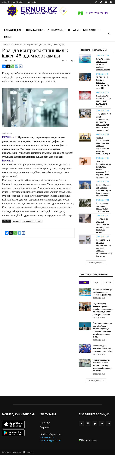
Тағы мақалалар (95, 262)
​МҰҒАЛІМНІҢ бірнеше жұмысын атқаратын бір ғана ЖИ (102, 82)
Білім (7, 37)
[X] (8, 66)
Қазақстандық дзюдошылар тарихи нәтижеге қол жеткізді (102, 348)
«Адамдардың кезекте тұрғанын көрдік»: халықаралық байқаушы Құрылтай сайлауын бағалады (103, 309)
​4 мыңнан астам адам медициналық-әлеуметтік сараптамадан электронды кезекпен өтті (103, 122)
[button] (109, 33)
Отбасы (73, 30)
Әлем (11, 44)
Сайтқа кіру (32, 2)
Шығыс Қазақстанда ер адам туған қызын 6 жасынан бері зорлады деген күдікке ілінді (103, 169)
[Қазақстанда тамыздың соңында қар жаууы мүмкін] (85, 203)
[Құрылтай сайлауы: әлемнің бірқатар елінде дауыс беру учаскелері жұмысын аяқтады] (85, 363)
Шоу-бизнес (34, 30)
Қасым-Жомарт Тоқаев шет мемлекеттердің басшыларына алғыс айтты (103, 190)
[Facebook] (91, 2)
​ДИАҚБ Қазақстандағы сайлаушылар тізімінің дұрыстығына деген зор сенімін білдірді (103, 145)
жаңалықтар (28, 221)
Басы (4, 44)
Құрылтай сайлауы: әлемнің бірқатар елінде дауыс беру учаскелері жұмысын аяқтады (102, 365)
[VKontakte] (105, 2)
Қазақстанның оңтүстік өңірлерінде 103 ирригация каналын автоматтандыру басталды (104, 248)
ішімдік (16, 221)
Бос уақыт (90, 30)
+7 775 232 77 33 (96, 13)
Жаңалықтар (12, 30)
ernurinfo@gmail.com (50, 440)
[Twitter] (101, 2)
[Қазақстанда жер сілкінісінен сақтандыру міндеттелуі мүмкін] (85, 95)
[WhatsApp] (12, 66)
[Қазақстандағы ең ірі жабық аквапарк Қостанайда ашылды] (85, 292)
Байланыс (45, 422)
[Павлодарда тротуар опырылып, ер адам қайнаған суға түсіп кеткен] (85, 218)
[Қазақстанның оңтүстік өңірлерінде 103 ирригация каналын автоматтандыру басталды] (85, 239)
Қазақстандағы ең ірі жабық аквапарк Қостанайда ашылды (102, 292)
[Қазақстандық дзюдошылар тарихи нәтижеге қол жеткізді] (85, 348)
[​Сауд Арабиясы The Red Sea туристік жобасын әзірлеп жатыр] (85, 58)
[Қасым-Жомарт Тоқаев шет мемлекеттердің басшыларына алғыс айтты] (85, 185)
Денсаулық (55, 30)
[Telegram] (16, 66)
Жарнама (45, 427)
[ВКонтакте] (4, 66)
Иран (39, 221)
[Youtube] (110, 2)
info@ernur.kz (47, 437)
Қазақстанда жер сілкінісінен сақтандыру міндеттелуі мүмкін (103, 100)
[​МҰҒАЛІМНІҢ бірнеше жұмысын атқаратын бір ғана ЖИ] (85, 77)
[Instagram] (96, 2)
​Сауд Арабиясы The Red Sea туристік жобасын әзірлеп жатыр (103, 64)
